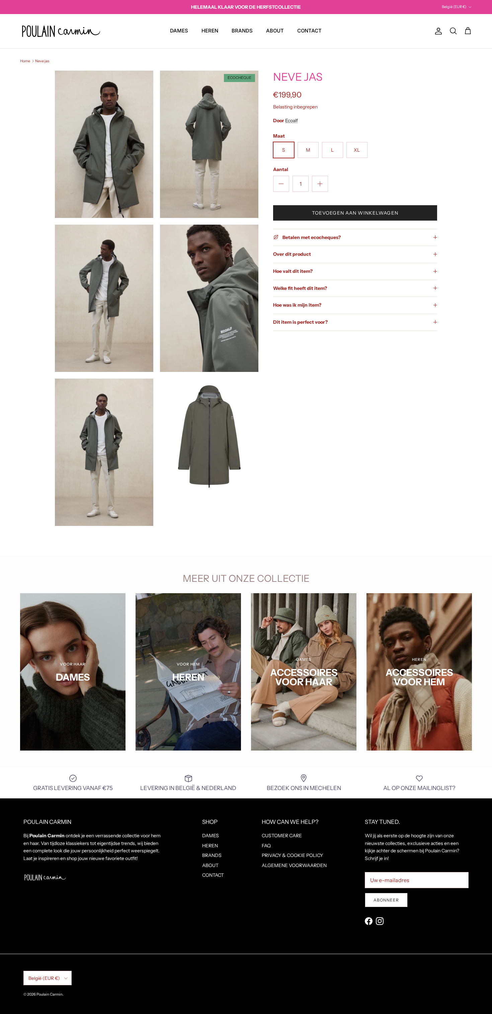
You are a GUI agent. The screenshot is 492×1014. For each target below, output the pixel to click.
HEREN (209, 30)
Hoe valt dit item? (293, 271)
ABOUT (275, 30)
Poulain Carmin (49, 994)
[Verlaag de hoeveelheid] (281, 184)
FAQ (266, 846)
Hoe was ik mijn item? (297, 305)
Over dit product (292, 254)
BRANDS (242, 30)
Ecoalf (291, 121)
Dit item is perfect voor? (300, 322)
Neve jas (42, 61)
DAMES (179, 30)
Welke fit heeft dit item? (300, 288)
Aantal (280, 169)
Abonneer (386, 900)
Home (25, 61)
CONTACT (309, 30)
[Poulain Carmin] (61, 31)
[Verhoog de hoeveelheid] (320, 184)
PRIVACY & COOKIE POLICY (292, 855)
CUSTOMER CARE (282, 836)
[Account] (437, 31)
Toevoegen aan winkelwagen (355, 213)
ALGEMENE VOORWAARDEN (294, 865)
